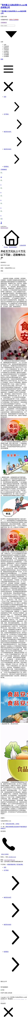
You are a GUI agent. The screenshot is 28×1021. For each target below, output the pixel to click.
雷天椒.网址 (19, 864)
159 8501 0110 (12, 857)
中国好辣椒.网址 (11, 864)
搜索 (2, 59)
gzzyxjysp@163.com (9, 860)
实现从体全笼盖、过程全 (12, 823)
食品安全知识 (13, 247)
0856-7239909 (4, 854)
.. (1, 176)
